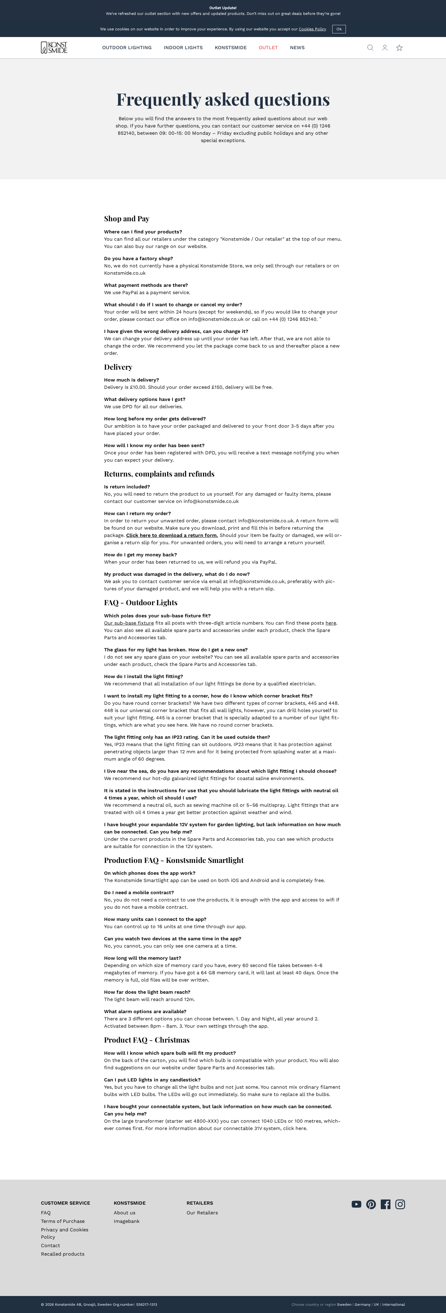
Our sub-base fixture (129, 623)
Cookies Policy (312, 29)
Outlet (268, 47)
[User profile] (385, 48)
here (331, 623)
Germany (362, 1304)
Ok (339, 29)
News (297, 47)
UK (376, 1304)
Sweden (344, 1304)
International (393, 1304)
